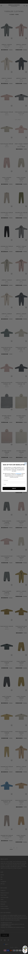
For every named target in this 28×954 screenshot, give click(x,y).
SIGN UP (14, 488)
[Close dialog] (25, 464)
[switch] (25, 952)
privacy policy (18, 473)
